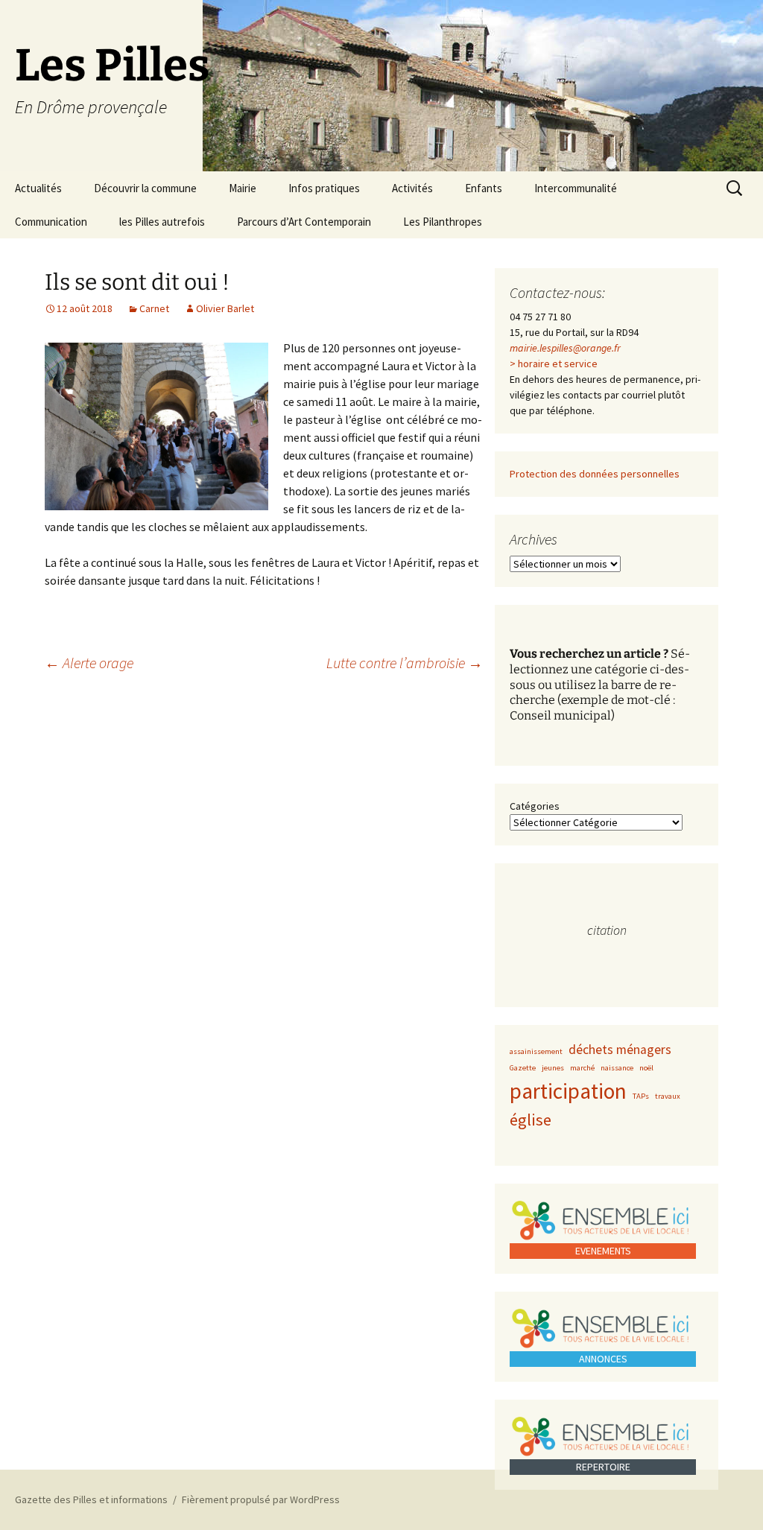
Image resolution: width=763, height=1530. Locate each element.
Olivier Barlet (225, 308)
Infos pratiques (324, 188)
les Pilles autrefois (162, 222)
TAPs (641, 1096)
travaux (667, 1096)
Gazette (523, 1068)
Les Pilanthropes (442, 222)
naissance (617, 1068)
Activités (412, 188)
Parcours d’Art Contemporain (304, 222)
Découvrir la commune (145, 188)
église (530, 1119)
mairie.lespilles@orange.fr (565, 348)
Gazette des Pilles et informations (91, 1499)
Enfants (483, 188)
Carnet (154, 308)
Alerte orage (89, 662)
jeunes (553, 1068)
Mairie (242, 188)
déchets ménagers (620, 1049)
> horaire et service (554, 363)
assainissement (536, 1051)
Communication (51, 222)
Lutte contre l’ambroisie (404, 662)
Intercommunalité (575, 188)
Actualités (38, 188)
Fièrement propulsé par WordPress (261, 1499)
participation (568, 1091)
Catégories (535, 806)
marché (582, 1068)
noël (646, 1068)
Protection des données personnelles (595, 473)
